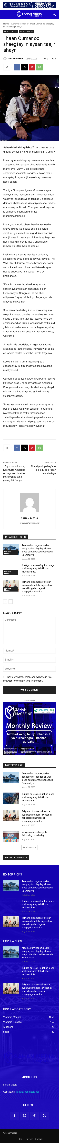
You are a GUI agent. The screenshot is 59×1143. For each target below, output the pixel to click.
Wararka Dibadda (19, 23)
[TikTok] (34, 1116)
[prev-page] (5, 601)
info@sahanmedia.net (27, 1091)
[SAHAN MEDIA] (5, 58)
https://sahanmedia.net (29, 523)
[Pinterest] (32, 67)
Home (6, 23)
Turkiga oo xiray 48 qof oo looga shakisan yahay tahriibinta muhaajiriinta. (38, 568)
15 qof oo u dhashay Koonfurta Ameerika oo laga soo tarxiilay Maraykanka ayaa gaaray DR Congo (14, 473)
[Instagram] (24, 1116)
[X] (24, 67)
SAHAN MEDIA (16, 58)
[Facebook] (17, 67)
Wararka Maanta (26, 31)
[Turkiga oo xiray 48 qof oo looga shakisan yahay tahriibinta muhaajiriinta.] (11, 569)
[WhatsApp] (39, 67)
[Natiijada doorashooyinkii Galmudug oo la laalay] (11, 836)
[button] (54, 14)
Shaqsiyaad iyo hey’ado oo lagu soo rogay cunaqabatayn (43, 470)
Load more (28, 847)
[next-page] (11, 601)
